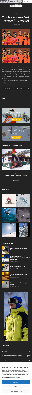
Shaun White (13, 101)
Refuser (16, 386)
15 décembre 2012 (16, 24)
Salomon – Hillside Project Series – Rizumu (18, 275)
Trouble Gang (18, 102)
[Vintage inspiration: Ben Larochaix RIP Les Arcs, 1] (23, 230)
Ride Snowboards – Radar (18, 266)
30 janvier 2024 (14, 251)
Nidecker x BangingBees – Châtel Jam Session (18, 249)
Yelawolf (26, 102)
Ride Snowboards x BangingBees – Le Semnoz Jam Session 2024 (20, 257)
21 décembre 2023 (14, 277)
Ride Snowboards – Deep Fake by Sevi (19, 283)
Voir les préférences (16, 391)
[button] (29, 364)
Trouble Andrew (8, 102)
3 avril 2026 (16, 177)
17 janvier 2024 (14, 261)
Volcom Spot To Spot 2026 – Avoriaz (16, 175)
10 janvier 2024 (14, 268)
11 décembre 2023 (14, 286)
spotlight (21, 101)
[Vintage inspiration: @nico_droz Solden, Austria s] (9, 215)
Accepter (16, 382)
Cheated (5, 101)
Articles (5, 351)
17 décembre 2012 (16, 133)
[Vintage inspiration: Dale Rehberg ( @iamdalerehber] (23, 215)
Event (4, 360)
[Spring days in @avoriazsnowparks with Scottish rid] (9, 230)
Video (16, 13)
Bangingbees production (12, 356)
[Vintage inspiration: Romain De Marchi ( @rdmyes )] (9, 200)
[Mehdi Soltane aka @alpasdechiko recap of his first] (23, 200)
